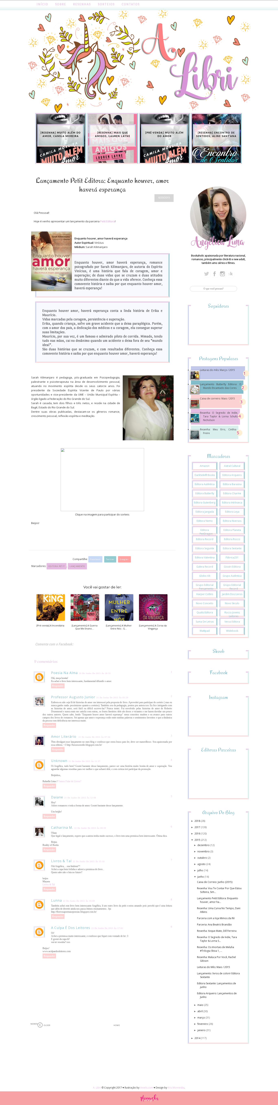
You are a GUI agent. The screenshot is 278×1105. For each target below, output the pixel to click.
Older (47, 1025)
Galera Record (204, 566)
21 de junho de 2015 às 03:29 (112, 697)
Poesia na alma (64, 673)
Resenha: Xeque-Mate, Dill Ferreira (216, 931)
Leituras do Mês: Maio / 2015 (213, 967)
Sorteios (106, 4)
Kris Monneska (176, 1087)
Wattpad (205, 631)
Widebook (232, 631)
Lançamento (77, 566)
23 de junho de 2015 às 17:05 (107, 928)
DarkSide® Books (205, 475)
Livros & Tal (61, 861)
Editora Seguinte (204, 548)
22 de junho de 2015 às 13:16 (89, 861)
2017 (198, 827)
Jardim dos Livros (232, 594)
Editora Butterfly (204, 493)
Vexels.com (146, 1087)
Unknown (59, 761)
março (201, 1017)
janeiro (201, 1030)
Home (117, 1025)
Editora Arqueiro (232, 475)
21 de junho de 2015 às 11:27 (84, 761)
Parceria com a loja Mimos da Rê (216, 918)
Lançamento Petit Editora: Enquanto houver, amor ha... (217, 900)
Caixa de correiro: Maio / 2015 (217, 398)
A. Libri (97, 1087)
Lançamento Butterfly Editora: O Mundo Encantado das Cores (220, 386)
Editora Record (204, 539)
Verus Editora (232, 621)
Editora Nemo (205, 521)
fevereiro (203, 1024)
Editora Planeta (232, 530)
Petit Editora (107, 221)
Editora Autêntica (205, 484)
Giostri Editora (232, 566)
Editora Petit (56, 566)
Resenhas (82, 4)
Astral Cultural (232, 466)
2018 (198, 821)
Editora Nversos (232, 521)
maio (200, 1005)
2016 (198, 833)
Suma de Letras (205, 621)
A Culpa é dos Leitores (70, 927)
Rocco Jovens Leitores (232, 614)
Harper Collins (204, 594)
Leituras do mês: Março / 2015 (217, 370)
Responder (57, 685)
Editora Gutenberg (204, 502)
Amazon (204, 466)
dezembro (203, 845)
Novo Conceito (204, 603)
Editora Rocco (232, 539)
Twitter (110, 559)
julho (200, 870)
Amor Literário (64, 736)
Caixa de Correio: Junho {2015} (215, 882)
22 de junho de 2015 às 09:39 (90, 828)
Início (42, 4)
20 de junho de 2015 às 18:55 (95, 673)
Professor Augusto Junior (73, 697)
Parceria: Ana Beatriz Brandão (214, 924)
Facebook (95, 559)
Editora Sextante (232, 548)
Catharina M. (62, 827)
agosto (201, 864)
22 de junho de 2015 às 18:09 (79, 901)
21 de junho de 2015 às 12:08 (80, 798)
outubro (202, 857)
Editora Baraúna (232, 484)
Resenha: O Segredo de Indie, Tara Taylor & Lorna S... (217, 939)
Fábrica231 (232, 557)
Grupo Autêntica (232, 576)
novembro (203, 851)
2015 (198, 840)
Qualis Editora (205, 612)
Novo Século (232, 603)
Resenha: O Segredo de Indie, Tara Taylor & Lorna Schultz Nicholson (219, 416)
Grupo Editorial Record (232, 586)
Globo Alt (204, 576)
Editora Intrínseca (232, 502)
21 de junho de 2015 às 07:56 (94, 737)
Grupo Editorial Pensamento (204, 586)
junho (201, 876)
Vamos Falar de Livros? (69, 781)
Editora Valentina (205, 557)
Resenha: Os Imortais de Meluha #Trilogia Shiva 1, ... (215, 949)
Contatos (131, 4)
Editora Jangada (205, 511)
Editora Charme (232, 493)
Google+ (124, 559)
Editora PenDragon (206, 531)
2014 (198, 1038)
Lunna (56, 900)
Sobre (60, 4)
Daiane (57, 797)
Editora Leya (232, 511)
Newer (34, 1024)
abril (200, 1011)
